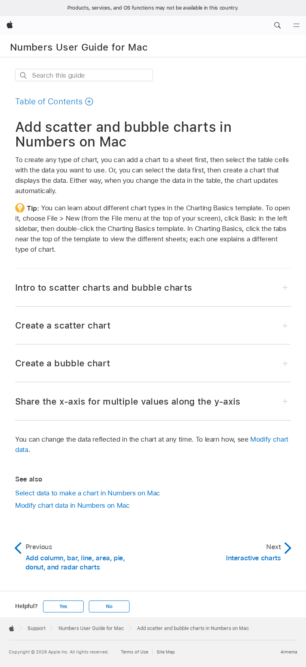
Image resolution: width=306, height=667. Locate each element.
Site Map (166, 652)
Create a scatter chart (63, 325)
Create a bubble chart (62, 363)
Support (36, 628)
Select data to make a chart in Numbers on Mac (87, 493)
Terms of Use (134, 652)
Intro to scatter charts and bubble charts (103, 287)
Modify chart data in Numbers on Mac (72, 505)
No (109, 606)
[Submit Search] (24, 75)
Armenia (288, 652)
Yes (63, 606)
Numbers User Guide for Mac (79, 47)
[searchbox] (84, 75)
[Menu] (296, 25)
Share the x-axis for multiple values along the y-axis (128, 401)
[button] (277, 25)
